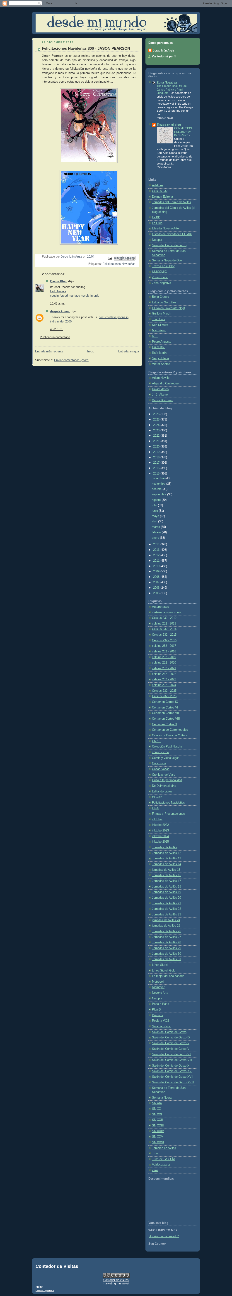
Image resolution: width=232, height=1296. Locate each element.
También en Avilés (164, 1148)
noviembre (159, 483)
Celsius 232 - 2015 (164, 634)
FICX (155, 808)
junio (155, 510)
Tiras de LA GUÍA (163, 1159)
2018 (156, 457)
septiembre (159, 494)
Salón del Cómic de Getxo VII (171, 1054)
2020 (156, 446)
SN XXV (157, 1136)
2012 (156, 555)
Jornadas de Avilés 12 (166, 853)
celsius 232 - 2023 (164, 679)
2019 (156, 452)
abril (155, 521)
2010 (156, 566)
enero (156, 537)
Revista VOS (160, 1020)
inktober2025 (160, 841)
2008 (156, 576)
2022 (156, 435)
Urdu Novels (58, 291)
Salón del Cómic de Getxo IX (171, 1037)
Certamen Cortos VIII (166, 718)
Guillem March (161, 313)
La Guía (157, 223)
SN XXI (157, 1114)
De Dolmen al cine (164, 785)
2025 (156, 419)
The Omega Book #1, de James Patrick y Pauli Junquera (172, 89)
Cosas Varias (160, 769)
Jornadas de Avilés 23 (166, 914)
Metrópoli (158, 981)
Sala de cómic (161, 1026)
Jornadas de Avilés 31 (166, 959)
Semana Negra (162, 1097)
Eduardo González (164, 302)
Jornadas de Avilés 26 (166, 931)
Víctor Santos (161, 364)
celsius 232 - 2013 (164, 623)
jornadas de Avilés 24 (166, 920)
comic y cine (160, 752)
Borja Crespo (160, 296)
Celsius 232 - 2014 (164, 629)
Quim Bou (158, 347)
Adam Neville (160, 377)
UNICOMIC (159, 271)
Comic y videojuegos (165, 758)
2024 (156, 425)
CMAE (156, 741)
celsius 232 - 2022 (164, 674)
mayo (156, 516)
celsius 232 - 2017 (164, 645)
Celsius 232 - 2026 (164, 696)
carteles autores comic (167, 612)
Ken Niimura (160, 325)
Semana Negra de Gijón (167, 260)
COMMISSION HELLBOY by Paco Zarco (183, 132)
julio (155, 505)
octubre (157, 489)
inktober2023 (160, 830)
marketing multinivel (116, 1283)
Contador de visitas (116, 1280)
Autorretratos (160, 606)
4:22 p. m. (56, 329)
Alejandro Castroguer (165, 383)
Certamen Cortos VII (165, 713)
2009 (156, 571)
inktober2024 (160, 836)
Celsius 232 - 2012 (164, 618)
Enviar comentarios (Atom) (71, 360)
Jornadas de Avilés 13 (166, 858)
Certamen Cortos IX (165, 701)
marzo (156, 527)
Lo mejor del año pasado (168, 976)
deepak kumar (60, 311)
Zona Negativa (167, 82)
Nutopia (157, 239)
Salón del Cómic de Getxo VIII (172, 1060)
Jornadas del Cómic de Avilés (171, 202)
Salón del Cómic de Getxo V (170, 1043)
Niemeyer (158, 987)
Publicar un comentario (55, 337)
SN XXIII (158, 1125)
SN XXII (157, 1119)
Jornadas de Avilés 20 (166, 897)
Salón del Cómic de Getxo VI (171, 1048)
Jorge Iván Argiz (163, 50)
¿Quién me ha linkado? (163, 1236)
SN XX (156, 1108)
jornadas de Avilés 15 (166, 869)
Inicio (90, 351)
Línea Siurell (160, 964)
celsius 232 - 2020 (164, 662)
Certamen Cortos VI (165, 707)
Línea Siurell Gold (163, 970)
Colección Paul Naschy (167, 746)
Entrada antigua (128, 351)
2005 (156, 593)
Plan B (156, 1009)
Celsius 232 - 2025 (164, 690)
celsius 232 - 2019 (164, 657)
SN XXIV (158, 1131)
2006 (156, 587)
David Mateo (160, 389)
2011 (156, 560)
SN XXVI (158, 1142)
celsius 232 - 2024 (164, 685)
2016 (156, 468)
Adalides (157, 185)
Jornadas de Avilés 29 (166, 948)
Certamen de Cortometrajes (170, 729)
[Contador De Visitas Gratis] (116, 1276)
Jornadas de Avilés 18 (166, 886)
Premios (157, 1015)
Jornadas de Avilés (164, 847)
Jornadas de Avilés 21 (166, 903)
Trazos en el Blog (163, 266)
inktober (157, 819)
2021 (156, 441)
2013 (156, 549)
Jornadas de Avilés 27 (166, 937)
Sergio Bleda (160, 358)
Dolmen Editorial (163, 196)
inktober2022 (160, 824)
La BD (156, 217)
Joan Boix (158, 319)
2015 (156, 473)
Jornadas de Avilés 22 (166, 908)
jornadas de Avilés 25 (166, 925)
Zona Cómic (160, 277)
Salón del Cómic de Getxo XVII (172, 1076)
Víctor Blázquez (162, 400)
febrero (157, 532)
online (39, 1287)
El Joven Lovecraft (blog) (168, 308)
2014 (156, 544)
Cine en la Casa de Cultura (169, 735)
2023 (156, 430)
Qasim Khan (58, 281)
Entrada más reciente (49, 351)
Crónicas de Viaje (163, 774)
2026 (156, 414)
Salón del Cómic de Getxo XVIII (173, 1082)
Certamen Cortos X (164, 724)
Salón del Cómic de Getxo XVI (172, 1071)
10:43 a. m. (57, 303)
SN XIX (157, 1103)
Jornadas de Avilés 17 (166, 881)
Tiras (155, 1153)
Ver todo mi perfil (164, 56)
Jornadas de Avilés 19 (166, 892)
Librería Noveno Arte (165, 228)
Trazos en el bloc (169, 124)
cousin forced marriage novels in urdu (74, 295)
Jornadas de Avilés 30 (166, 953)
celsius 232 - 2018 (164, 651)
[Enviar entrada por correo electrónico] (110, 258)
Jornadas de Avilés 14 (166, 864)
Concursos (159, 763)
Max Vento (159, 330)
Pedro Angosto (161, 341)
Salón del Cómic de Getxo (169, 245)
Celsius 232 (159, 191)
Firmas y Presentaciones (168, 813)
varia (155, 1170)
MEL (155, 336)
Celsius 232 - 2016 (164, 640)
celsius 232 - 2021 (164, 668)
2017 (156, 462)
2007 (156, 582)
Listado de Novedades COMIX (172, 234)
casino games (45, 1290)
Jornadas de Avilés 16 (166, 875)
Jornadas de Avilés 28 (166, 942)
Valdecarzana (161, 1164)
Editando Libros (162, 791)
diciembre (158, 478)
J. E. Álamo (160, 394)
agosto (157, 500)
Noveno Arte (160, 992)
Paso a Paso (160, 1004)
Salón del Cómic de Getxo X (170, 1065)
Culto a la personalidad (167, 780)
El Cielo (157, 797)
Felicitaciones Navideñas (119, 264)
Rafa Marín (159, 352)
